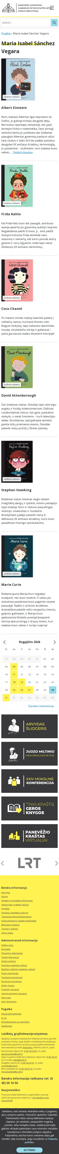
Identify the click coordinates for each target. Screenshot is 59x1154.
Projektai (5, 908)
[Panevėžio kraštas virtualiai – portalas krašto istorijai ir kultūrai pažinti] (29, 847)
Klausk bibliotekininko (11, 1014)
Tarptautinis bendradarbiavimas (16, 916)
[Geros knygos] (29, 819)
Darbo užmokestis (9, 973)
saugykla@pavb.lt (9, 1065)
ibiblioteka (27, 1047)
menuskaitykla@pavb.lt (12, 1071)
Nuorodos (6, 997)
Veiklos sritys (7, 945)
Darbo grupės (7, 985)
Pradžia (5, 33)
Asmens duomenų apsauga (14, 993)
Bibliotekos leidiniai (10, 924)
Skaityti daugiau (23, 152)
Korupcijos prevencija (11, 981)
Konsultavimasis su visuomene (15, 1022)
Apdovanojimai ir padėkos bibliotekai (18, 920)
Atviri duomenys (8, 1001)
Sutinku (33, 1150)
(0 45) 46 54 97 (30, 1051)
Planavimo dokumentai (12, 953)
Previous (3, 863)
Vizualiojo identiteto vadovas (14, 912)
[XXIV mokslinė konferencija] (29, 792)
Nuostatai (5, 949)
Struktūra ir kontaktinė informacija (17, 900)
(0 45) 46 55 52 (25, 1068)
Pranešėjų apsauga (10, 989)
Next (55, 863)
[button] (27, 8)
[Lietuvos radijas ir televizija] (29, 863)
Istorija (4, 896)
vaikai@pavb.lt (19, 1060)
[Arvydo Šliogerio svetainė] (29, 737)
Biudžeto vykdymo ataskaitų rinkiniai (18, 969)
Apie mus (5, 892)
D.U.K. (4, 1018)
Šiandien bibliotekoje (41, 706)
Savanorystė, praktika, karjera (15, 904)
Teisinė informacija (10, 957)
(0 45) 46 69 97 (27, 1063)
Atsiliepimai (6, 1026)
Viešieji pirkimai (8, 961)
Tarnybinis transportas (11, 977)
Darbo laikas (7, 933)
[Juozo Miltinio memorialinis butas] (29, 764)
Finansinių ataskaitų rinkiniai (14, 965)
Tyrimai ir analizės (9, 928)
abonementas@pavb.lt (11, 1054)
